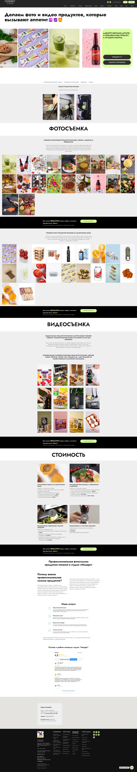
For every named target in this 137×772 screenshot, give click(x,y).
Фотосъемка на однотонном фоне (71, 82)
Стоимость (91, 82)
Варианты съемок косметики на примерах (56, 735)
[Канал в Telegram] (110, 2)
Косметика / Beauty (75, 741)
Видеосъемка (84, 82)
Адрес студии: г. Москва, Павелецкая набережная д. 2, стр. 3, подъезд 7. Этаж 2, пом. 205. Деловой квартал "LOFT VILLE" (44, 745)
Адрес (121, 6)
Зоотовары (74, 753)
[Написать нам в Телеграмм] (96, 732)
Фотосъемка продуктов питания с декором (53, 82)
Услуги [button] (65, 6)
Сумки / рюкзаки (75, 735)
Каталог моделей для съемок (85, 735)
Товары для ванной (75, 745)
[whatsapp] (96, 735)
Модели (80, 6)
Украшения (74, 743)
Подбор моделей (65, 749)
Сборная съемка (88, 6)
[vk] (94, 735)
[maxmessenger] (94, 737)
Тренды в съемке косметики (56, 738)
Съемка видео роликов (66, 734)
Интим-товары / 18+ (75, 739)
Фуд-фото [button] (109, 6)
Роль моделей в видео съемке (56, 748)
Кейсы (132, 6)
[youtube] (99, 732)
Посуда (73, 751)
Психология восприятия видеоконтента (57, 745)
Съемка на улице (84, 751)
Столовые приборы (75, 749)
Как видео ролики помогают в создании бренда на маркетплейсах (57, 741)
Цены (116, 6)
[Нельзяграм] (94, 732)
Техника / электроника (75, 737)
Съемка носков (84, 744)
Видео (96, 6)
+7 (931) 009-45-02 (49, 716)
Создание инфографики (66, 745)
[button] (117, 57)
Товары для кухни (75, 747)
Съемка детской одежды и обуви (86, 749)
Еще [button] (127, 6)
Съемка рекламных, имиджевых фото (66, 743)
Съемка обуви (84, 746)
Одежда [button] (102, 6)
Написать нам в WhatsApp (41, 758)
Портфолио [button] (72, 6)
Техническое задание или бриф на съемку (57, 754)
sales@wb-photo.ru (41, 754)
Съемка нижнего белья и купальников (86, 742)
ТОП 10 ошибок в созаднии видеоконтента (57, 751)
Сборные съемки (84, 737)
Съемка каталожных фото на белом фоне (66, 740)
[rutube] (99, 735)
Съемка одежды (84, 739)
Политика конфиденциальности (42, 768)
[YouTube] (108, 2)
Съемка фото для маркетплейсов (65, 737)
